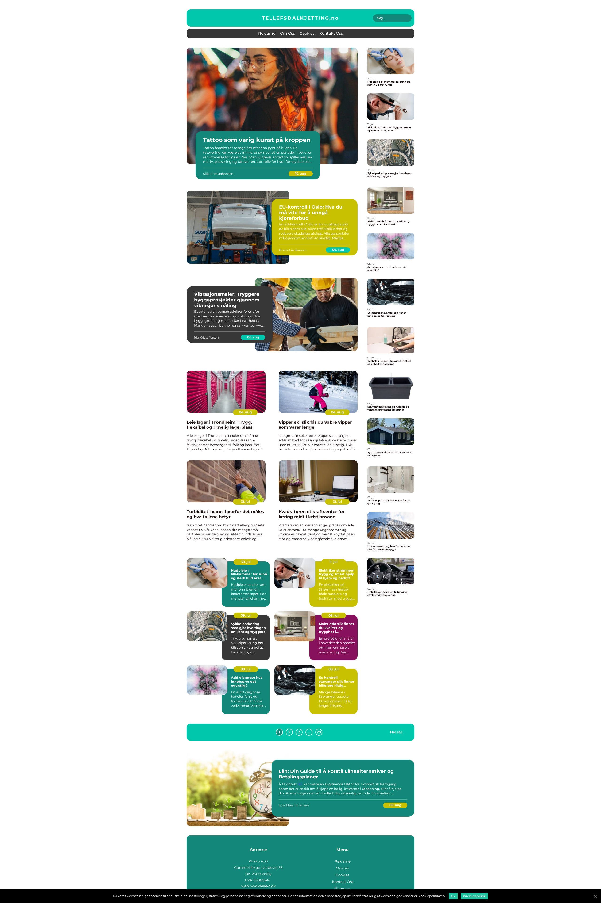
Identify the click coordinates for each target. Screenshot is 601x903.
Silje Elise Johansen (218, 173)
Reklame (266, 33)
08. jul (246, 669)
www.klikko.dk (263, 886)
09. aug (338, 249)
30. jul (246, 562)
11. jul (333, 562)
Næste (396, 732)
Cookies (307, 33)
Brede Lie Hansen (293, 250)
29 (319, 732)
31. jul (245, 501)
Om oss (287, 33)
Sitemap (342, 888)
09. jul (246, 615)
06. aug (253, 337)
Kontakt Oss (331, 33)
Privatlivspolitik (474, 896)
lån (300, 784)
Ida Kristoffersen (206, 337)
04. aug (245, 412)
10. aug (300, 173)
